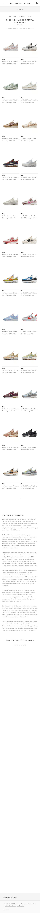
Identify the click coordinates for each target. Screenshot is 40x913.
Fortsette (5, 910)
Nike (15, 16)
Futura (29, 16)
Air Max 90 (22, 16)
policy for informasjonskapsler (14, 906)
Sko (10, 16)
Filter (20, 9)
